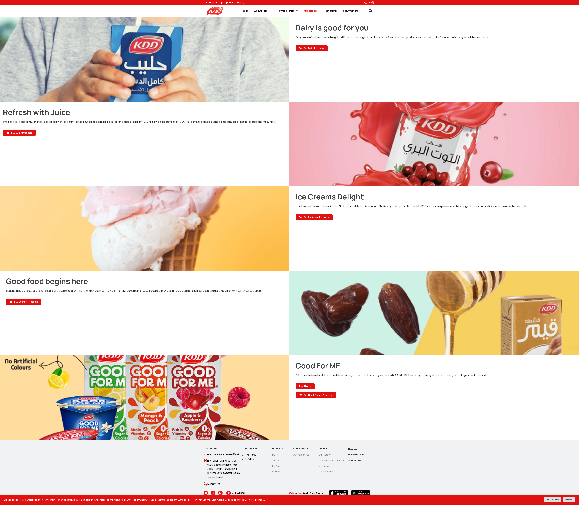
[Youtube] (206, 493)
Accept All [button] (569, 500)
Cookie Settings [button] (552, 500)
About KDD (261, 11)
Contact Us (350, 11)
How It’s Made (286, 11)
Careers (331, 11)
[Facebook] (220, 493)
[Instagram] (213, 493)
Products (310, 11)
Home (244, 11)
